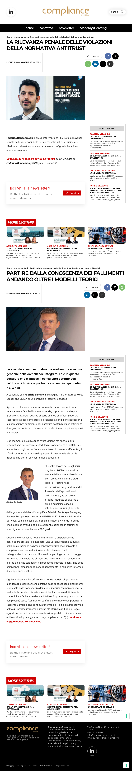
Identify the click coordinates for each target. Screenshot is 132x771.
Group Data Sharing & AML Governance (103, 137)
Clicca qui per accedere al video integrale (30, 158)
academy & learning (100, 134)
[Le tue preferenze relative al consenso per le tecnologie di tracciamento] (126, 765)
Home (9, 37)
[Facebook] (108, 56)
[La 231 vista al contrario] (107, 235)
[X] (115, 56)
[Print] (110, 64)
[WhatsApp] (88, 64)
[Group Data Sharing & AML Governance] (25, 235)
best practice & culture (102, 171)
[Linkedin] (11, 12)
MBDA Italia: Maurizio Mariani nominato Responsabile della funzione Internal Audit (106, 190)
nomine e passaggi (99, 186)
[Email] (103, 64)
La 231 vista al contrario (103, 173)
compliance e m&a (23, 37)
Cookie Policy (110, 738)
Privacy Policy (94, 738)
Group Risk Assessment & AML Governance (105, 157)
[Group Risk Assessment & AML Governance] (66, 235)
